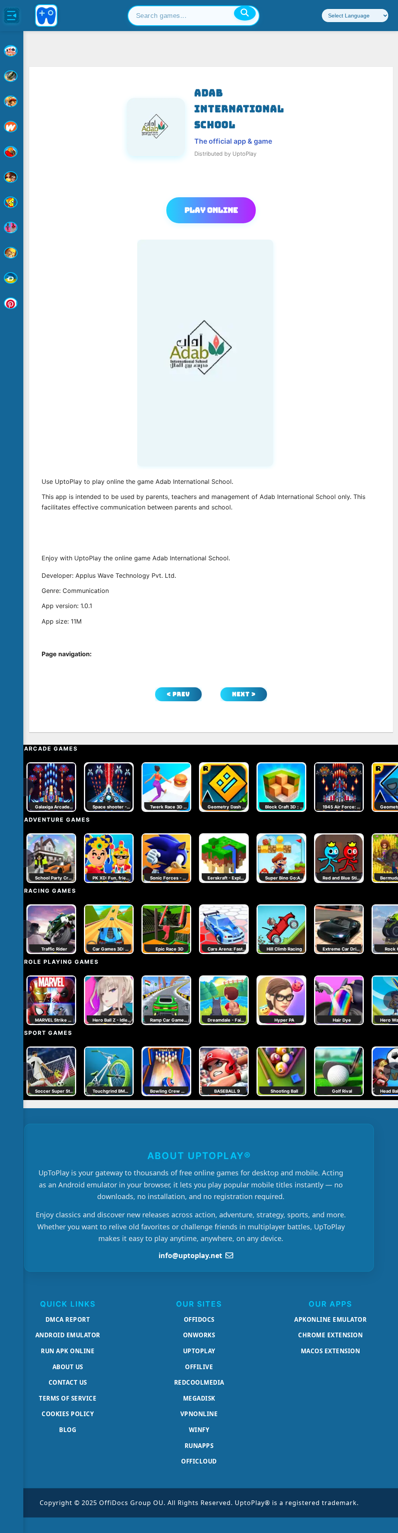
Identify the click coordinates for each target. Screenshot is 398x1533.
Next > (244, 694)
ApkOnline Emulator (330, 1319)
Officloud (199, 1461)
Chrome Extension (330, 1335)
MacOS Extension (330, 1351)
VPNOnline (199, 1414)
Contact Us (68, 1382)
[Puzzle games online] (11, 177)
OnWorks (199, 1335)
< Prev (178, 694)
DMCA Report (67, 1319)
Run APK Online (67, 1351)
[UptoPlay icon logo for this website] (11, 51)
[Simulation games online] (11, 202)
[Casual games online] (11, 152)
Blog (67, 1430)
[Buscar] (245, 13)
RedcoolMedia (199, 1382)
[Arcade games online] (11, 101)
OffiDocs (199, 1319)
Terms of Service (67, 1398)
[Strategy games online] (11, 253)
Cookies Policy (68, 1414)
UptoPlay (199, 1351)
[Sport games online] (11, 227)
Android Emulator (67, 1335)
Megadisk (199, 1398)
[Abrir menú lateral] (11, 15)
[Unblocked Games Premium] (11, 303)
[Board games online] (11, 126)
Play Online (211, 210)
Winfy (199, 1430)
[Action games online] (11, 76)
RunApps (199, 1446)
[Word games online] (11, 278)
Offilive (199, 1367)
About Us (67, 1367)
